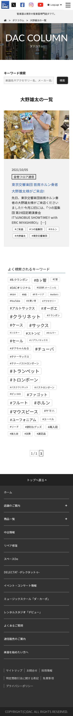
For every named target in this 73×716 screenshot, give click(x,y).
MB (24, 294)
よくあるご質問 (13, 625)
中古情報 (9, 532)
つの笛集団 (36, 229)
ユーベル (49, 419)
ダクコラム (18, 20)
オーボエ (50, 308)
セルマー (52, 332)
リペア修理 (11, 545)
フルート (20, 403)
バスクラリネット (19, 387)
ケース (17, 325)
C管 (56, 279)
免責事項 (48, 678)
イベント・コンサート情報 (20, 585)
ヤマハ (50, 411)
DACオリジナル (21, 288)
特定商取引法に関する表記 (22, 678)
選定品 (42, 433)
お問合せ (31, 670)
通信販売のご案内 (15, 639)
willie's (54, 294)
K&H (13, 294)
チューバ (46, 349)
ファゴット (38, 394)
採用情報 (46, 670)
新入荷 (14, 433)
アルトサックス (23, 308)
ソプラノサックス (39, 340)
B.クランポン (19, 279)
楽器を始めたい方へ (16, 652)
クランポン (54, 315)
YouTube (15, 300)
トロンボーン (25, 380)
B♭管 (41, 280)
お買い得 (31, 300)
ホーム (8, 492)
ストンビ (34, 333)
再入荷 (53, 427)
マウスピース (25, 411)
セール (17, 340)
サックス (40, 325)
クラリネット (27, 316)
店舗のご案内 (12, 505)
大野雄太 (21, 235)
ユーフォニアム (24, 419)
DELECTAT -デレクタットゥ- (22, 572)
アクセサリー (49, 300)
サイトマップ (14, 670)
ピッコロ (16, 394)
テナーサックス (20, 356)
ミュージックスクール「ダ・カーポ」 (27, 599)
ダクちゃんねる (20, 348)
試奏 (28, 433)
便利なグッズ (34, 427)
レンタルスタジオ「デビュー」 (23, 612)
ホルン (53, 229)
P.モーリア (39, 294)
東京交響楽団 (40, 235)
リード (15, 426)
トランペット (25, 371)
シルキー (15, 332)
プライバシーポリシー (19, 686)
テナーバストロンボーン (25, 363)
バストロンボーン (45, 387)
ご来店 (19, 229)
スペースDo (11, 559)
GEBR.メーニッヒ (47, 287)
